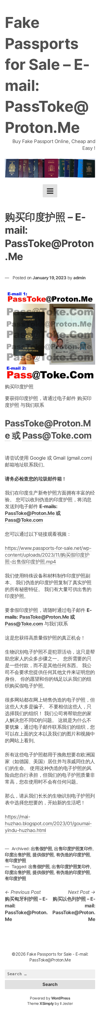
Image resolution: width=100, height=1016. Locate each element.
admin (79, 277)
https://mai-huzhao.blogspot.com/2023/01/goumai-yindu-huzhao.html (48, 823)
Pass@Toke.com (57, 435)
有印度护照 (15, 860)
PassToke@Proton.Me (30, 513)
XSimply (47, 1003)
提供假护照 (43, 854)
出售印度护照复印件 (73, 848)
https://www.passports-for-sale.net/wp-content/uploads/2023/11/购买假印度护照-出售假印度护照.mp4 (48, 555)
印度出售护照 (17, 854)
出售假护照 (41, 848)
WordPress (60, 998)
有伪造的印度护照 (73, 854)
